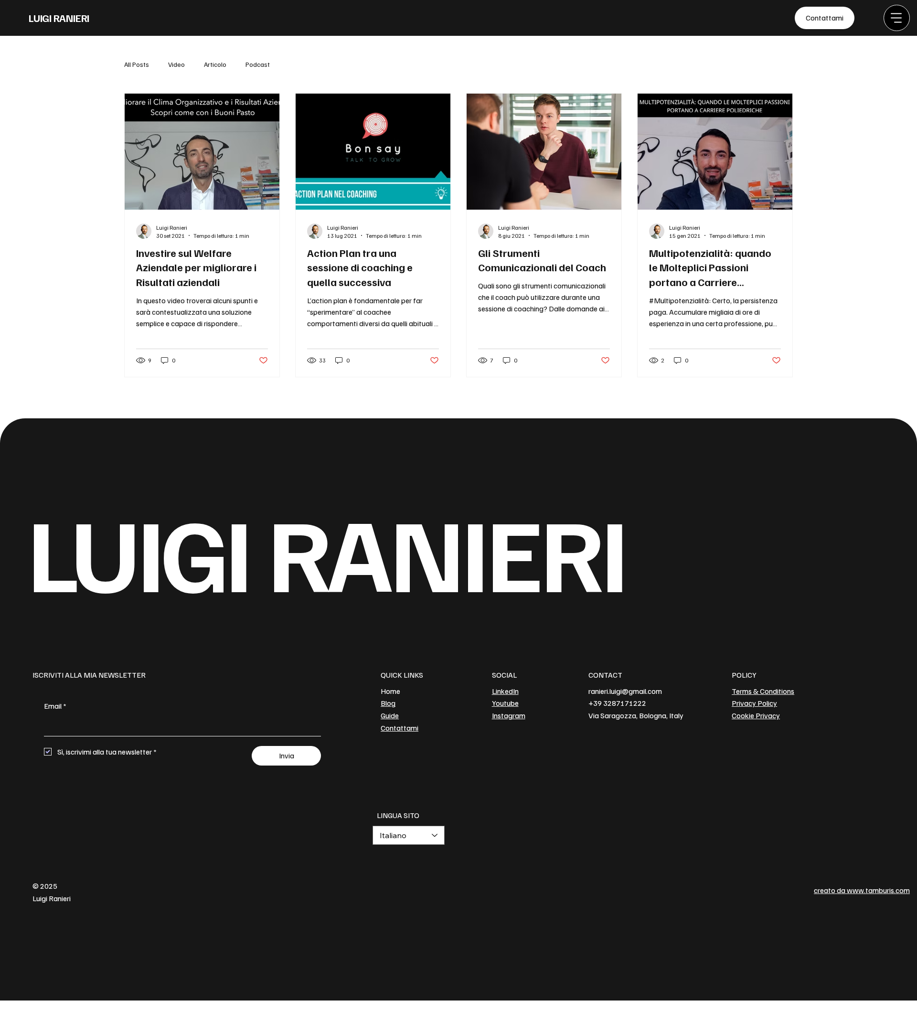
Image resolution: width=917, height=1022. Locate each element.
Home (390, 691)
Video (176, 64)
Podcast (257, 64)
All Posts (136, 64)
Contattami (399, 728)
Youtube (505, 703)
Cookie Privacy (756, 715)
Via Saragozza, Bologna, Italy (635, 715)
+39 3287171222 (617, 703)
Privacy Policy (754, 703)
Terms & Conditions (763, 691)
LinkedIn (505, 691)
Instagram (508, 715)
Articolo (215, 64)
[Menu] (897, 18)
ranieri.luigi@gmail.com (625, 691)
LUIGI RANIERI (59, 17)
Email (55, 706)
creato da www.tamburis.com (862, 890)
